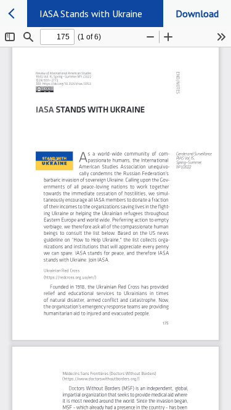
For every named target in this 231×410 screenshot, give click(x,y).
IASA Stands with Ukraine (90, 13)
